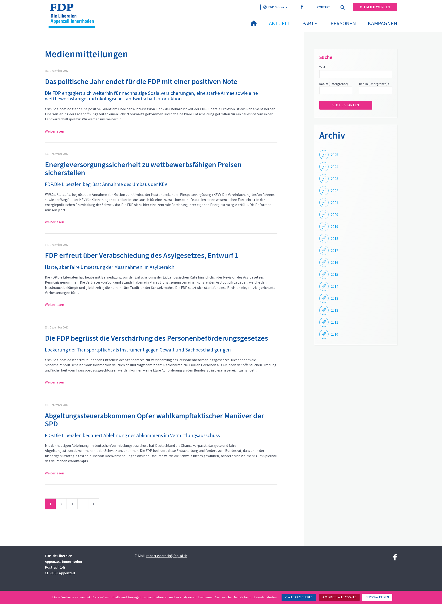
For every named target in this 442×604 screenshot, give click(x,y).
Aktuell (279, 23)
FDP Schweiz (278, 7)
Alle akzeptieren (300, 597)
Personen (343, 23)
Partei (310, 23)
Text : (322, 67)
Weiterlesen (54, 131)
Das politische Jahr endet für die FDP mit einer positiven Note (141, 81)
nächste (93, 505)
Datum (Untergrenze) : (334, 84)
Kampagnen (382, 23)
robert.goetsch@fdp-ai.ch (166, 555)
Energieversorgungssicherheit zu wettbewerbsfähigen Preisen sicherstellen (143, 168)
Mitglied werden (375, 7)
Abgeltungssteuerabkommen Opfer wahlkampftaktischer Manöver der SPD (154, 419)
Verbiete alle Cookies (340, 597)
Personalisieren (377, 597)
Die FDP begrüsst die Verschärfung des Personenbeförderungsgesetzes (156, 338)
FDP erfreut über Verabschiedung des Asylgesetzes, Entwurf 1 (141, 255)
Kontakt (323, 7)
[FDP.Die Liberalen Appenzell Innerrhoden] (73, 9)
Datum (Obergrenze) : (374, 84)
